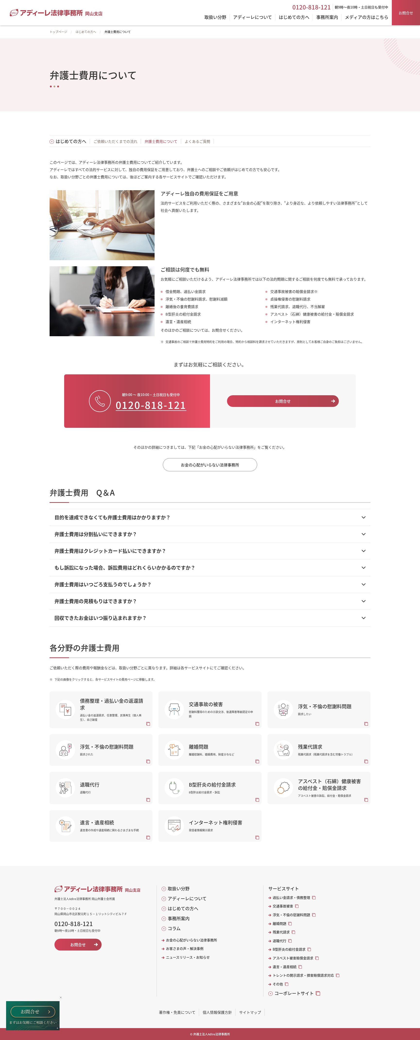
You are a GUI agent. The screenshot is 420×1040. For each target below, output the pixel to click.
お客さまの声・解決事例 (184, 948)
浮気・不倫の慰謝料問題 (291, 914)
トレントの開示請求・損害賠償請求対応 (303, 975)
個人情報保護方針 (217, 1012)
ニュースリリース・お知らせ (188, 957)
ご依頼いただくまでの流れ (115, 141)
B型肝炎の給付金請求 (289, 949)
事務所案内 (179, 918)
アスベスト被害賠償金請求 (293, 958)
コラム (174, 928)
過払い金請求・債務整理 (291, 897)
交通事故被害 (283, 906)
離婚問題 (279, 923)
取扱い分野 (179, 888)
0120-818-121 (311, 7)
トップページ (58, 32)
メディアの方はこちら (366, 17)
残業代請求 (281, 932)
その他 (278, 984)
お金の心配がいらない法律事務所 (191, 940)
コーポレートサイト (294, 993)
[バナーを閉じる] (60, 997)
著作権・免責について (177, 1012)
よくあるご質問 (197, 141)
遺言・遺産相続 (285, 966)
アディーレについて (187, 898)
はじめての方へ (86, 32)
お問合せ (406, 12)
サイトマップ (250, 1012)
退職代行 (279, 940)
